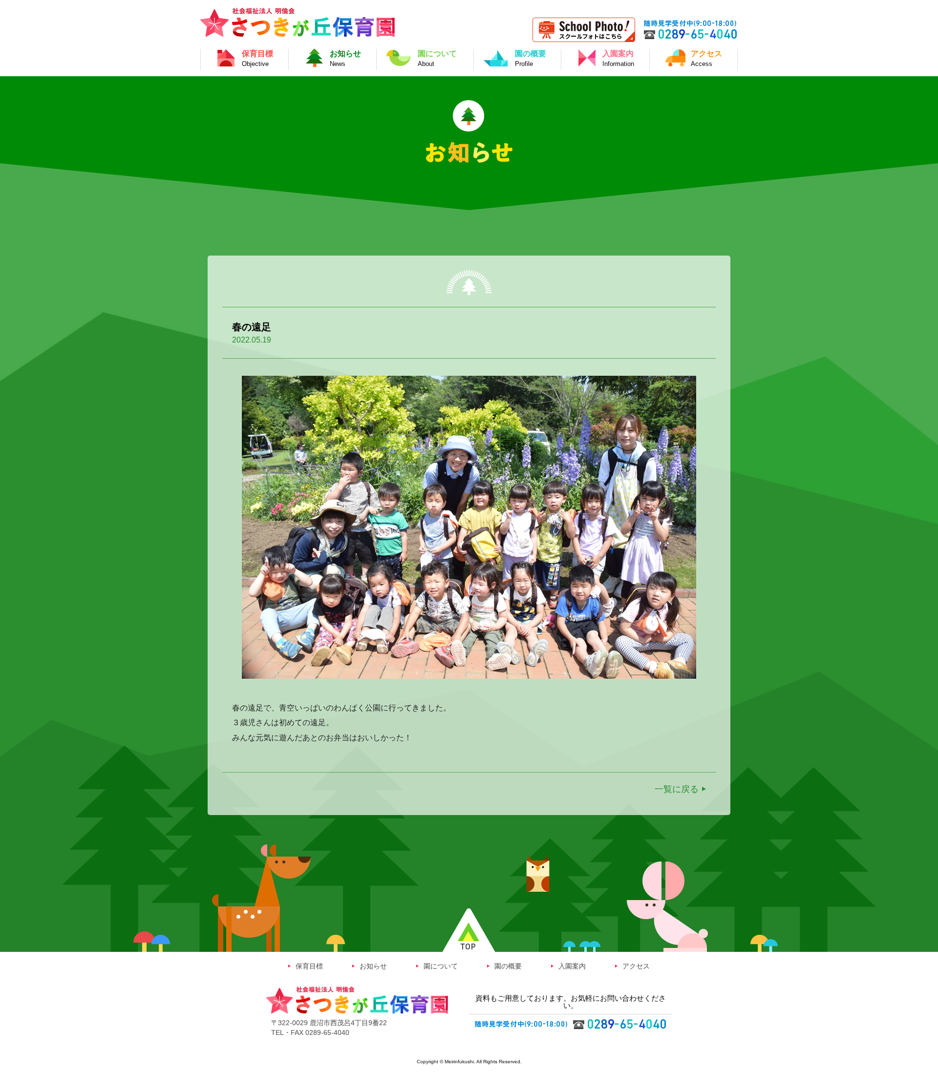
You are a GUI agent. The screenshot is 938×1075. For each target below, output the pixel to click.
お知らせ (373, 966)
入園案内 (572, 966)
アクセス (636, 966)
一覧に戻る (677, 789)
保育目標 (309, 966)
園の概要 (508, 966)
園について (441, 966)
